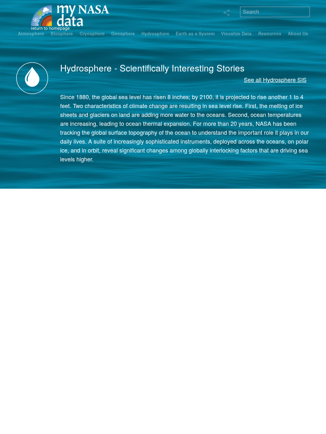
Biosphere (62, 33)
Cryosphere (92, 33)
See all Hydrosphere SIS (275, 79)
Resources (269, 33)
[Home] (70, 17)
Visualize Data (236, 33)
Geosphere (123, 33)
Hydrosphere (155, 33)
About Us (298, 33)
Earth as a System (195, 33)
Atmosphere (31, 33)
